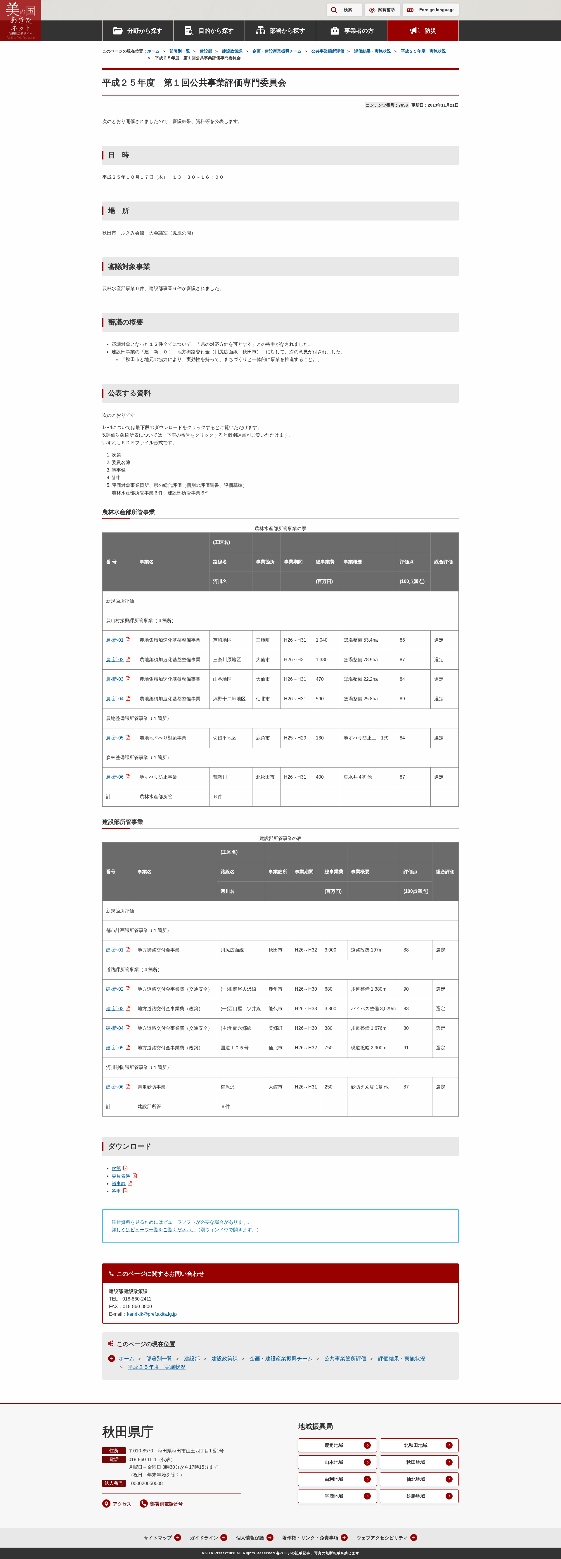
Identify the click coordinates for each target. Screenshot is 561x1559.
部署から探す (287, 30)
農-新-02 (115, 659)
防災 (430, 30)
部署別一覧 (179, 51)
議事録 (119, 1183)
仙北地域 (415, 1479)
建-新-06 (115, 1086)
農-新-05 (115, 737)
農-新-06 (115, 777)
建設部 (206, 51)
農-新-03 (115, 679)
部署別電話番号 (166, 1503)
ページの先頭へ (545, 1547)
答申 (116, 1191)
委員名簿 (121, 1175)
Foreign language (437, 9)
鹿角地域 (334, 1445)
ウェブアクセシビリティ (382, 1537)
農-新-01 (115, 640)
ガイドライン (204, 1537)
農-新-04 (115, 698)
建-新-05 (115, 1047)
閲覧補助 (386, 9)
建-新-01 (115, 949)
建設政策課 (232, 51)
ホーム (153, 51)
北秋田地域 (415, 1445)
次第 (116, 1168)
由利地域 (334, 1479)
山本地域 (334, 1462)
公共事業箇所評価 (327, 51)
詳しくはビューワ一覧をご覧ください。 (154, 1229)
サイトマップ (158, 1537)
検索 (348, 9)
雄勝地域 (415, 1496)
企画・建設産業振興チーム (277, 51)
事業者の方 (359, 30)
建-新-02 (115, 989)
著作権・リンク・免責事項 (310, 1537)
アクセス (122, 1503)
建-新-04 (115, 1028)
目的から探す (216, 30)
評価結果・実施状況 (372, 51)
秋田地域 (415, 1462)
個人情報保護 (250, 1537)
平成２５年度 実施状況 (423, 51)
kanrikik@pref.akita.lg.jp (152, 1314)
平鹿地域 (334, 1496)
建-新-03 (115, 1008)
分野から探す (144, 30)
